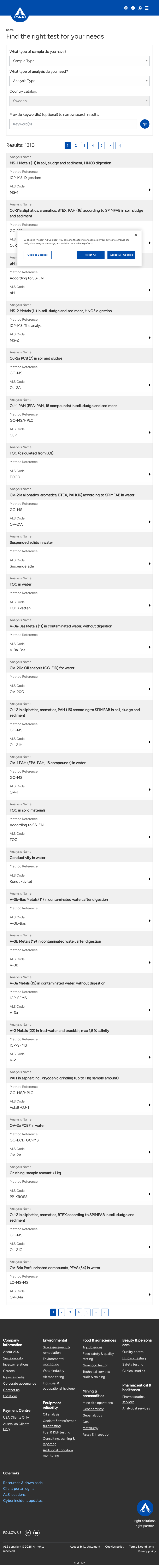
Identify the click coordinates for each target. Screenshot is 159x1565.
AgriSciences (92, 1347)
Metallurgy (90, 1428)
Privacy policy (147, 1551)
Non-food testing (95, 1365)
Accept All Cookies (121, 254)
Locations (10, 1396)
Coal (86, 1422)
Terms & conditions (141, 1546)
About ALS (11, 1352)
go (145, 124)
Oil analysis (51, 1414)
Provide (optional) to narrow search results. (54, 114)
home (10, 30)
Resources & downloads (22, 1482)
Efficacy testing (134, 1358)
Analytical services (136, 1408)
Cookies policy (114, 1546)
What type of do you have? (38, 51)
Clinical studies (133, 1371)
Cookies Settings (37, 254)
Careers (8, 1371)
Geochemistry (93, 1409)
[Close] (135, 235)
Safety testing (132, 1364)
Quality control (133, 1352)
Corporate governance (19, 1383)
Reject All (90, 254)
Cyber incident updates (22, 1500)
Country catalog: (23, 91)
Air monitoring (53, 1377)
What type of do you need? (39, 71)
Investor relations (15, 1364)
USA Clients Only (16, 1417)
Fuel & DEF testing (56, 1432)
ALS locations (14, 1494)
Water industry (53, 1371)
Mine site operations (98, 1403)
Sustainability (13, 1358)
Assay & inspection (96, 1434)
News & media (13, 1377)
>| (119, 145)
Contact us (11, 1390)
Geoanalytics (92, 1415)
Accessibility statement (85, 1546)
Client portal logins (18, 1488)
